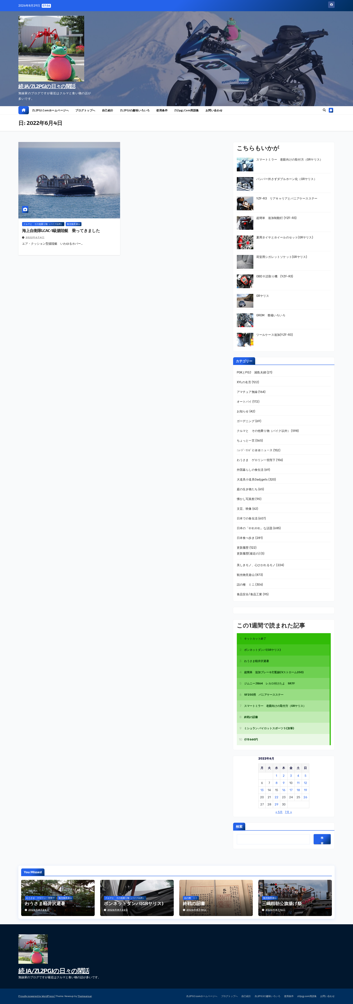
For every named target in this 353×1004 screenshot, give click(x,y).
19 (305, 790)
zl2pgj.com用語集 (186, 110)
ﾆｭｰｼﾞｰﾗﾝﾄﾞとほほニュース (255, 450)
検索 (239, 826)
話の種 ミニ (246, 584)
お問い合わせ (214, 110)
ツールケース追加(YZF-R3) (274, 335)
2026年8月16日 (275, 909)
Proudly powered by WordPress (36, 996)
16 (283, 790)
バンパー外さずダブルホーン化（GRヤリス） (286, 179)
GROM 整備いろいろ (270, 315)
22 (276, 797)
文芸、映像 (244, 508)
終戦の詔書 (194, 903)
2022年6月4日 (35, 237)
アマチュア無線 (247, 392)
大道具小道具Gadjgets (252, 479)
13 (262, 790)
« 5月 (279, 812)
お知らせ (243, 411)
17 (291, 790)
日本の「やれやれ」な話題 (254, 528)
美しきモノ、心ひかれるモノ (256, 565)
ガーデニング (246, 421)
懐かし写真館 (246, 499)
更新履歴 (243, 547)
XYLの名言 (244, 382)
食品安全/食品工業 (249, 594)
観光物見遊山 (73, 224)
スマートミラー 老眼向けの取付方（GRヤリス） (289, 159)
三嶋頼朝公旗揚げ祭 (282, 903)
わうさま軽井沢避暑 (45, 903)
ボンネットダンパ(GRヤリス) (133, 903)
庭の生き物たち (247, 489)
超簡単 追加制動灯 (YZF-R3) (276, 218)
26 (305, 797)
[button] (324, 110)
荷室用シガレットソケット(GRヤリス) (281, 257)
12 (305, 783)
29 (276, 804)
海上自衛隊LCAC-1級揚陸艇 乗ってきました (61, 230)
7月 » (288, 812)
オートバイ (244, 401)
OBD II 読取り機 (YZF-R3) (274, 276)
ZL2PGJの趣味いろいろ (135, 110)
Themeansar (85, 996)
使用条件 (162, 110)
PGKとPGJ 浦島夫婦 (251, 372)
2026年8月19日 (196, 909)
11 (298, 783)
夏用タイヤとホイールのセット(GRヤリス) (284, 237)
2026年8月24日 (38, 909)
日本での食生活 (247, 518)
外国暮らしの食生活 (250, 470)
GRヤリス (262, 296)
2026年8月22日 (117, 909)
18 (298, 790)
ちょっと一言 (246, 440)
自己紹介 (107, 110)
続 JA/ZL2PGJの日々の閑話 (46, 86)
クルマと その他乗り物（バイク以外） (43, 224)
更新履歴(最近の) (248, 553)
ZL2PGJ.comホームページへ (50, 110)
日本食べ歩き (246, 538)
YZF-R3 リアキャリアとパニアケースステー (287, 198)
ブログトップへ (85, 110)
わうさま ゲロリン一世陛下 (256, 460)
